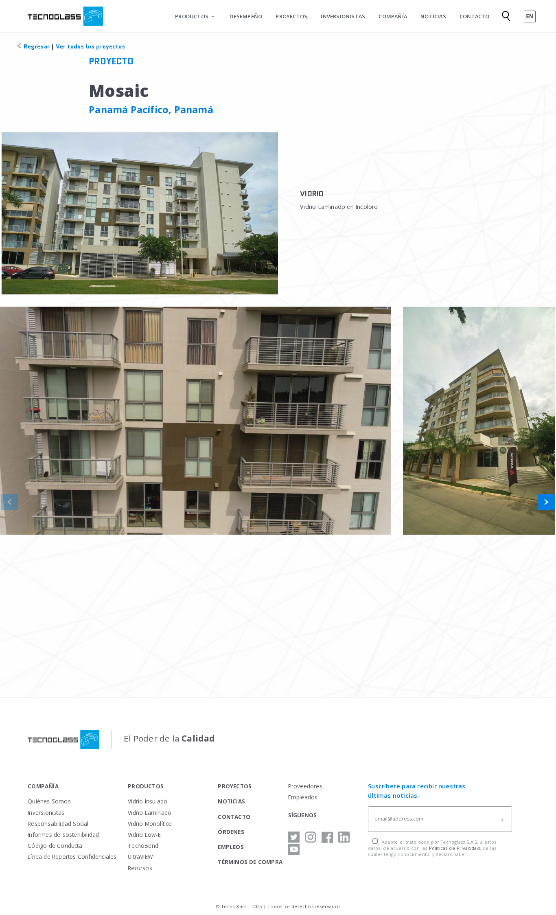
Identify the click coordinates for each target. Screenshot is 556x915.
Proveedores (305, 786)
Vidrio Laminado (149, 812)
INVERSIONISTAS (343, 16)
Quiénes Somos (49, 801)
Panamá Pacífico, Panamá (151, 109)
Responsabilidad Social (58, 823)
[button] (546, 502)
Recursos (140, 868)
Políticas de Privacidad (454, 848)
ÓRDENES (231, 832)
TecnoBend (143, 845)
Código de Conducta (55, 845)
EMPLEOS (230, 847)
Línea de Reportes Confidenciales (72, 856)
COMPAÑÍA (393, 16)
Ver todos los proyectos (90, 46)
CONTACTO (475, 16)
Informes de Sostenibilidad (63, 834)
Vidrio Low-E (144, 834)
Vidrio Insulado (147, 801)
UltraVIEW (140, 856)
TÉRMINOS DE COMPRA (250, 862)
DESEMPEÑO (246, 16)
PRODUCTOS (191, 16)
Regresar (36, 46)
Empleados (303, 797)
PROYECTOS (291, 16)
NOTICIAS (433, 16)
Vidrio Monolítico (150, 823)
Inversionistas (46, 812)
